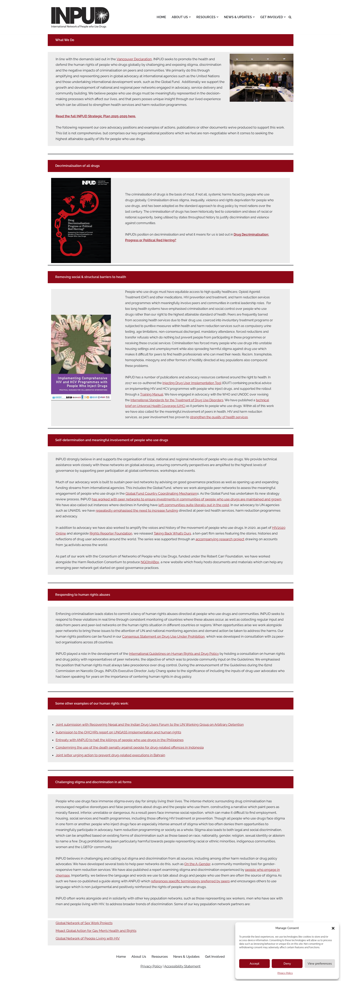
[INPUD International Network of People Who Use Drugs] (81, 17)
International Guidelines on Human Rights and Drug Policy (174, 654)
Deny (287, 963)
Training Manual (151, 394)
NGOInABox (150, 562)
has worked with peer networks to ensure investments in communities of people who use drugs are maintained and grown (186, 499)
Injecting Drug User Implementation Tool (191, 383)
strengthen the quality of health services (219, 417)
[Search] (290, 17)
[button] (333, 928)
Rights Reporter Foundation (111, 533)
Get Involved (215, 956)
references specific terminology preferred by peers (190, 881)
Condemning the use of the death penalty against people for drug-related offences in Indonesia (130, 747)
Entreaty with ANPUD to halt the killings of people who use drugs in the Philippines (120, 740)
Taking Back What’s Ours (172, 533)
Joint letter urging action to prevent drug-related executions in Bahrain (110, 755)
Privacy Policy (285, 973)
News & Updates (186, 956)
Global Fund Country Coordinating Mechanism (161, 493)
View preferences (320, 963)
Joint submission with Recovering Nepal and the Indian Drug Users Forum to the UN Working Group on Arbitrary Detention (150, 724)
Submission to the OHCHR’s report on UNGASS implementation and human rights (118, 732)
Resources (160, 956)
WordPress (86, 976)
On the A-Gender (197, 864)
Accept (254, 963)
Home (161, 17)
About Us (138, 956)
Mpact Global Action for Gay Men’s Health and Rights (96, 931)
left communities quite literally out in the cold (193, 505)
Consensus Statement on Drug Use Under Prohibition (163, 636)
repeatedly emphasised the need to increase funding (137, 510)
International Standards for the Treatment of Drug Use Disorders (176, 400)
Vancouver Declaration (134, 59)
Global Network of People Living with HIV (88, 938)
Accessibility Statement (182, 966)
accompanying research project (220, 539)
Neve (52, 976)
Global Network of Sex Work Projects (84, 923)
